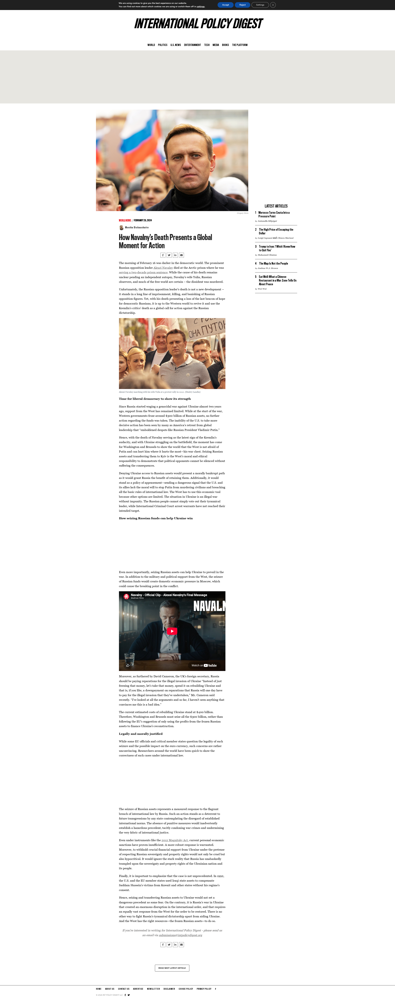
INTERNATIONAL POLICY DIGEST (197, 24)
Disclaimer (169, 989)
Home (99, 989)
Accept (225, 4)
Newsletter (153, 989)
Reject (242, 4)
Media (216, 45)
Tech (207, 45)
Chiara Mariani (285, 238)
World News (125, 220)
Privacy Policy (204, 989)
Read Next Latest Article (172, 968)
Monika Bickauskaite (137, 227)
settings (201, 6)
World (151, 45)
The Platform (239, 45)
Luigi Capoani (265, 238)
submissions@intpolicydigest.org (180, 935)
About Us (109, 989)
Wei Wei (262, 289)
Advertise (138, 989)
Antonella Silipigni (267, 221)
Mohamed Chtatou (267, 255)
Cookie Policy (186, 989)
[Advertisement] (197, 77)
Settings (260, 4)
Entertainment (192, 45)
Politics (162, 45)
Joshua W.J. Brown (268, 268)
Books (225, 45)
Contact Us (123, 989)
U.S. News (175, 45)
